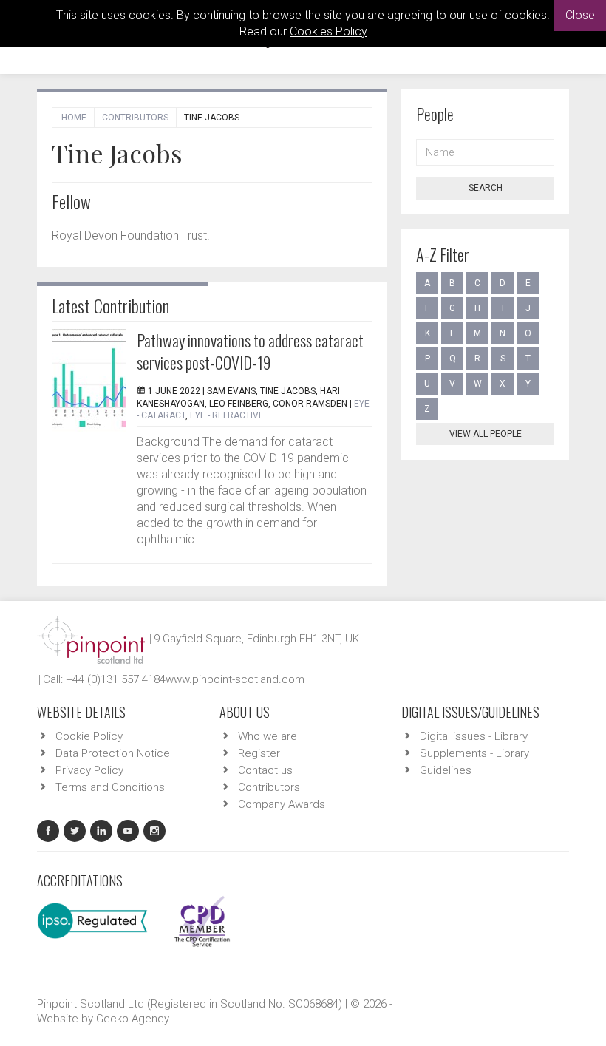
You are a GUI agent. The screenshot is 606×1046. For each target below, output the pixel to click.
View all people (485, 434)
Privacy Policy (89, 770)
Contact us (265, 770)
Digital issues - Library (474, 736)
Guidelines (445, 770)
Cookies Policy (328, 31)
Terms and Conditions (110, 787)
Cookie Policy (89, 736)
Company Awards (281, 804)
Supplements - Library (474, 753)
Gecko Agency (132, 1018)
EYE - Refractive (227, 415)
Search (486, 188)
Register (259, 753)
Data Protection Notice (112, 753)
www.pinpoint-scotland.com (235, 679)
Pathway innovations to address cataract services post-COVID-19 (250, 351)
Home (73, 117)
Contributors (135, 117)
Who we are (267, 736)
